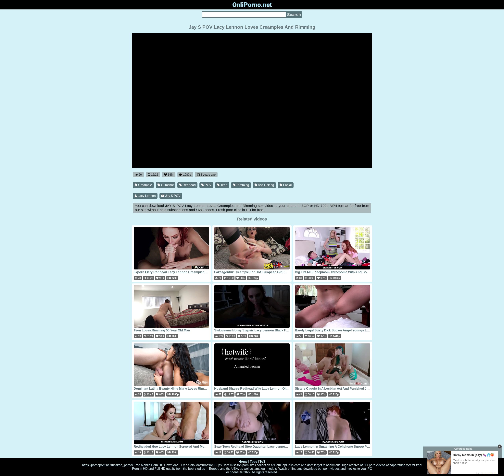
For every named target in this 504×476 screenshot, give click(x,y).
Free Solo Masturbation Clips (201, 465)
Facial (287, 185)
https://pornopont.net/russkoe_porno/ (107, 465)
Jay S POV (172, 195)
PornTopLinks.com (287, 465)
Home (243, 461)
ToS (262, 461)
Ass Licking (265, 185)
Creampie (144, 185)
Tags (253, 461)
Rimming (242, 185)
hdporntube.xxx (400, 465)
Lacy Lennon (146, 195)
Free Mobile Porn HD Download (156, 465)
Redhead (189, 185)
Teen (223, 185)
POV (207, 185)
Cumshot (167, 185)
